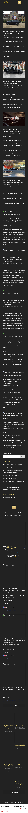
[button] (14, 607)
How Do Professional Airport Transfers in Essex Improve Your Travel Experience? (12, 259)
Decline (6, 811)
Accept (2, 811)
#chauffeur (16, 595)
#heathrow (18, 691)
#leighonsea (6, 597)
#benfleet (12, 597)
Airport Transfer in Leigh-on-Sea (12, 799)
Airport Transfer (19, 37)
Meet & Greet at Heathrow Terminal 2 (20, 746)
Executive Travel (16, 87)
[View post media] (14, 575)
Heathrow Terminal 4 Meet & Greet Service (8, 727)
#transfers (10, 595)
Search (22, 456)
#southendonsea (7, 645)
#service (22, 595)
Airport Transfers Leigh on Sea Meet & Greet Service (8, 766)
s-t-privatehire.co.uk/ (8, 649)
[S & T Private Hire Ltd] (5, 548)
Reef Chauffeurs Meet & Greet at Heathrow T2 (19, 783)
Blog (16, 345)
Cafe (19, 764)
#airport (5, 595)
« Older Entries (7, 453)
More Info (22, 808)
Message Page (8, 600)
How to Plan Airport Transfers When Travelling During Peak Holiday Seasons (13, 33)
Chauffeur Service (7, 87)
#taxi (13, 691)
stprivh (6, 37)
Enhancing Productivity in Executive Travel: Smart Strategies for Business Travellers (13, 424)
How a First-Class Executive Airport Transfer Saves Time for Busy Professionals (13, 302)
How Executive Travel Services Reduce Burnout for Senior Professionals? (12, 381)
